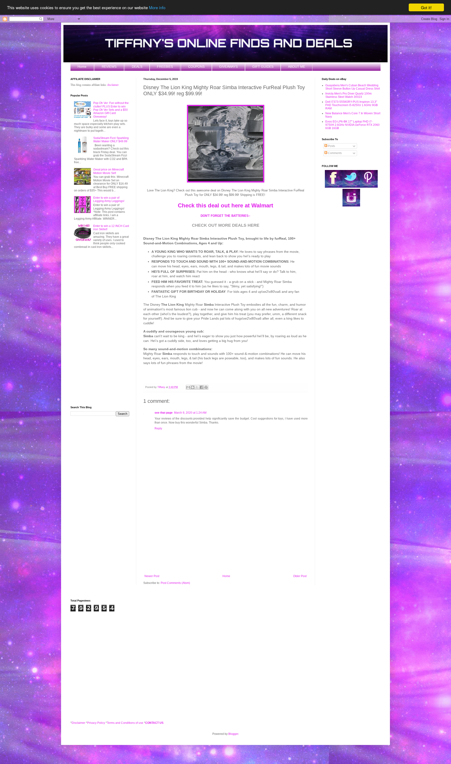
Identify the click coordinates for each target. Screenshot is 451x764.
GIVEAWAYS (228, 66)
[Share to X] (197, 387)
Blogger (233, 734)
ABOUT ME (296, 66)
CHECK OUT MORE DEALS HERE (225, 225)
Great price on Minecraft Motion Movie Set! (108, 171)
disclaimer (113, 85)
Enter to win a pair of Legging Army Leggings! (108, 199)
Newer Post (151, 576)
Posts (331, 146)
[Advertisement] (225, 536)
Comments (334, 153)
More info (157, 8)
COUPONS (196, 66)
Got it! (426, 7)
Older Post (300, 576)
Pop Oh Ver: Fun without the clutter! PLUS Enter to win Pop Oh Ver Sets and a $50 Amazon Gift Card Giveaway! (111, 109)
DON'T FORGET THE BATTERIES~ (225, 216)
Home (82, 66)
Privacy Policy (96, 722)
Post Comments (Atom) (175, 583)
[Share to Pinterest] (206, 387)
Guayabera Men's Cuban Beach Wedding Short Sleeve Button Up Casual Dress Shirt (352, 87)
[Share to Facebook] (201, 387)
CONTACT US (154, 722)
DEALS (137, 66)
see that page (164, 412)
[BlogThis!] (192, 387)
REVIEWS (109, 66)
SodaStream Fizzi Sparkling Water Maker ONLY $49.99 (111, 139)
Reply (158, 428)
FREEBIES (165, 66)
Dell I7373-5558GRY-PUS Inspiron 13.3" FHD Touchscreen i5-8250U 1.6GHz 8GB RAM (351, 105)
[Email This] (188, 387)
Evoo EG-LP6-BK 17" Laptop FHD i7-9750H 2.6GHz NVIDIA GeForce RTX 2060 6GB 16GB (352, 125)
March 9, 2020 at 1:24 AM (190, 412)
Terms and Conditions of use (125, 722)
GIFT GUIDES (262, 66)
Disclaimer (78, 722)
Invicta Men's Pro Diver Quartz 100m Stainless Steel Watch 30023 (348, 95)
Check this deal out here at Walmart (225, 205)
